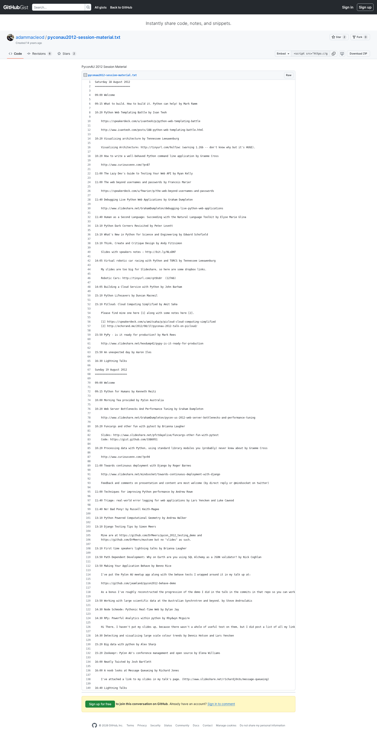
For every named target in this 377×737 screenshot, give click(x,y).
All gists (101, 7)
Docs (196, 725)
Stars (69, 53)
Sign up (365, 7)
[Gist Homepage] (16, 7)
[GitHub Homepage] (94, 725)
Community (182, 725)
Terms (130, 725)
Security (155, 725)
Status (168, 725)
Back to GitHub (121, 7)
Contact (207, 725)
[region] (188, 385)
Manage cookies (226, 725)
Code (18, 53)
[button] (333, 54)
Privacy (142, 725)
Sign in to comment (221, 704)
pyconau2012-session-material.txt (84, 37)
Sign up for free (100, 704)
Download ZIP (358, 53)
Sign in (347, 7)
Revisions (41, 53)
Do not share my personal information (262, 725)
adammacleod (30, 37)
